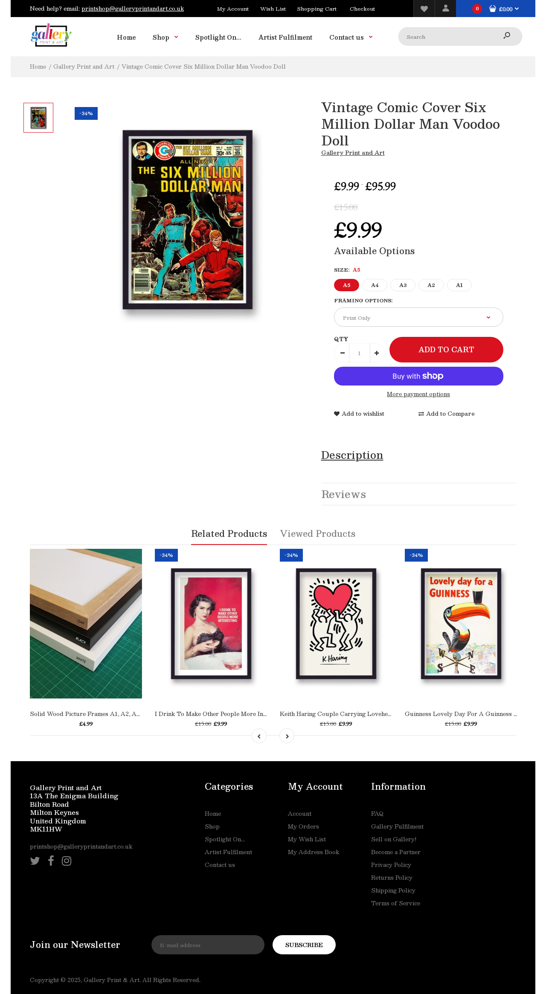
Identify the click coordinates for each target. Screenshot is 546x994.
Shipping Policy (393, 890)
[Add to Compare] (94, 669)
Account (299, 813)
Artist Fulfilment (228, 852)
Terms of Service (395, 903)
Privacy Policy (391, 864)
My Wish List (307, 839)
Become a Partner (396, 852)
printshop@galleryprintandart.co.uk (132, 8)
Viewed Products (317, 533)
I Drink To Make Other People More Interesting (221, 714)
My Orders (303, 826)
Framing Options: (363, 300)
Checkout (362, 8)
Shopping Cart (317, 8)
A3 (403, 285)
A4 (374, 285)
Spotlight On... (225, 839)
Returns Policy (391, 877)
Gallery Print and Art (353, 152)
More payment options (418, 394)
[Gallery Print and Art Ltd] (51, 48)
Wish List (273, 8)
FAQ (377, 813)
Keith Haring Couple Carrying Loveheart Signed (348, 714)
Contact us (220, 864)
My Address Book (313, 852)
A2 (431, 285)
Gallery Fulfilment (397, 826)
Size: (347, 270)
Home (213, 813)
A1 (459, 285)
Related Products (229, 533)
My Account (233, 8)
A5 (346, 285)
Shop (212, 826)
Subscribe (304, 945)
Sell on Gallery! (393, 839)
